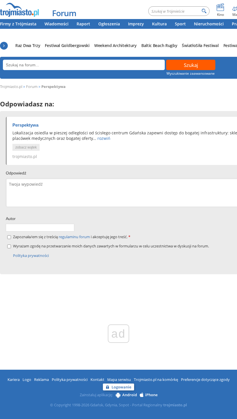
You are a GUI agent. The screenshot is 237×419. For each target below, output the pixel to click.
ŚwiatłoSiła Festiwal (200, 45)
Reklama (41, 379)
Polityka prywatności (31, 255)
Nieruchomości (209, 24)
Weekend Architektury (115, 45)
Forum (64, 12)
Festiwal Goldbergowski (67, 45)
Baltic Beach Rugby (159, 45)
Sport (180, 24)
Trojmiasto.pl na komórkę (156, 379)
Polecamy (4, 46)
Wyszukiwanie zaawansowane (190, 73)
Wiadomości (56, 24)
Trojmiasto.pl (11, 86)
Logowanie (121, 387)
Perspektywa (53, 86)
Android (129, 394)
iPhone (151, 394)
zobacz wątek (26, 147)
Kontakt (97, 379)
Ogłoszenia (109, 24)
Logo (27, 379)
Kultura (159, 24)
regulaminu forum (75, 236)
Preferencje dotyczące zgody (205, 379)
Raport (83, 24)
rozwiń (103, 138)
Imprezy (136, 24)
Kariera (14, 379)
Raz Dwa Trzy (27, 45)
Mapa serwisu (119, 379)
